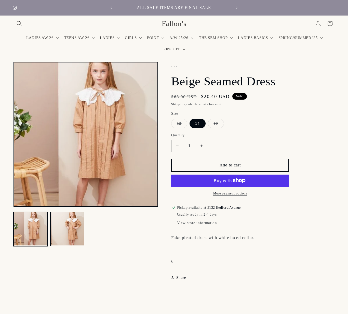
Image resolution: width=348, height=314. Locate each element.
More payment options (230, 193)
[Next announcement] (236, 8)
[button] (19, 23)
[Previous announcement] (111, 8)
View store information (197, 222)
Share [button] (181, 277)
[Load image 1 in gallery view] (31, 229)
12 (182, 124)
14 (197, 123)
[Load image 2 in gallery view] (67, 229)
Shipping (178, 104)
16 (218, 124)
